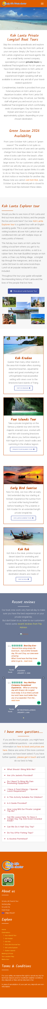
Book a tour (5, 959)
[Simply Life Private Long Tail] (14, 3)
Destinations (6, 932)
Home (4, 929)
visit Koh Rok (32, 180)
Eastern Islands (10, 950)
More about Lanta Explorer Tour (25, 291)
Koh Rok (7, 941)
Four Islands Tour (10, 935)
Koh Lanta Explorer (11, 947)
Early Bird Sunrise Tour (12, 944)
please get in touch (26, 757)
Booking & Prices (7, 953)
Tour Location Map (8, 956)
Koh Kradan (9, 938)
